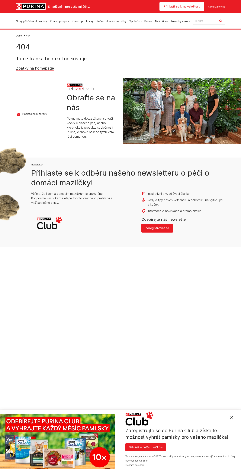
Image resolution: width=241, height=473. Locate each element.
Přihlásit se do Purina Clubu (146, 447)
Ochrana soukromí (135, 465)
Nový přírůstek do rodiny (31, 21)
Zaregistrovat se (157, 228)
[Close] (231, 417)
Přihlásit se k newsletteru (181, 6)
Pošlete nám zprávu (34, 113)
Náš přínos (161, 21)
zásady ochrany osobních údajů (196, 456)
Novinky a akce (180, 21)
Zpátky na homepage (35, 68)
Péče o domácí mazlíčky (111, 21)
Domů (19, 35)
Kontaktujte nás (216, 6)
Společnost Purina (140, 21)
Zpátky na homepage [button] (33, 74)
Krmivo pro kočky (83, 21)
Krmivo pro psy (59, 21)
